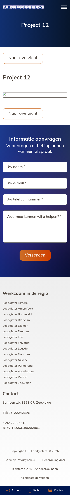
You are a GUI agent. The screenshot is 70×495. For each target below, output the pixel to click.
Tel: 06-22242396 (16, 413)
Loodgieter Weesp (15, 377)
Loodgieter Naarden (16, 354)
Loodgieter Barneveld (17, 314)
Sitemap (10, 460)
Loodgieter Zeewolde (17, 383)
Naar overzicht (22, 58)
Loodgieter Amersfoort (18, 308)
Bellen (36, 490)
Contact (59, 490)
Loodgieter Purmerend (18, 366)
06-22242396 (8, 491)
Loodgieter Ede (13, 337)
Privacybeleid (26, 460)
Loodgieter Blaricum (16, 320)
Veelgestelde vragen (35, 478)
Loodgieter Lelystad (16, 343)
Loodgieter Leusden (16, 348)
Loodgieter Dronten (16, 331)
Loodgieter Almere (15, 303)
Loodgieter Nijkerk (15, 360)
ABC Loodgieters (36, 451)
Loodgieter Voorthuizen (18, 371)
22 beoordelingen (46, 469)
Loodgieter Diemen (15, 326)
